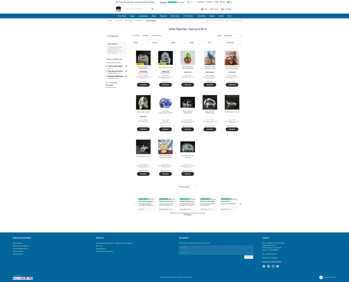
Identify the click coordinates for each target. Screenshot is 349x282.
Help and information (22, 238)
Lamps (132, 16)
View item (143, 84)
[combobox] (140, 9)
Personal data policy (20, 248)
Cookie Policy (18, 254)
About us (100, 238)
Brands (212, 16)
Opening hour (101, 248)
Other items (175, 16)
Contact (265, 238)
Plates (154, 16)
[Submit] (152, 9)
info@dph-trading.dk (269, 258)
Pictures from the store (104, 251)
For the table (188, 16)
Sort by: (219, 35)
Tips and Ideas (18, 251)
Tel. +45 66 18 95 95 (269, 254)
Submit (248, 257)
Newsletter (184, 238)
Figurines (163, 16)
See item (166, 129)
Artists (221, 16)
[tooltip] (143, 68)
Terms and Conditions (21, 246)
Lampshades (143, 16)
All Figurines (139, 20)
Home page (128, 20)
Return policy (18, 243)
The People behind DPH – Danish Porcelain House (114, 243)
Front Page (122, 16)
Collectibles (201, 16)
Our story (99, 246)
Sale (229, 16)
